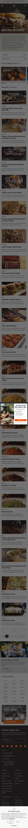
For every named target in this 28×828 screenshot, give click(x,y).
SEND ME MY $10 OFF (20, 420)
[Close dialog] (26, 404)
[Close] (26, 808)
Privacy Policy (12, 818)
